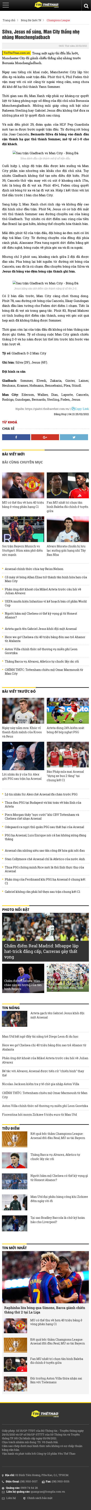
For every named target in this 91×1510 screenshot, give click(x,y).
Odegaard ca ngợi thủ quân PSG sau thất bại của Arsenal (44, 827)
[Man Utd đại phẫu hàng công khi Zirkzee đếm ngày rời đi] (14, 1202)
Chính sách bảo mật (39, 1498)
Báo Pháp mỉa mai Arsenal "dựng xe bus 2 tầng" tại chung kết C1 (65, 776)
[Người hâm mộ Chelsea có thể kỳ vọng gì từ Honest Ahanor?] (14, 1181)
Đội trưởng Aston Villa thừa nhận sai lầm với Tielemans (56, 1380)
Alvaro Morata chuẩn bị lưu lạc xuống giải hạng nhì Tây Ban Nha (66, 550)
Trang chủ (9, 20)
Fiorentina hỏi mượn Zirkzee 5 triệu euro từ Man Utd (39, 1114)
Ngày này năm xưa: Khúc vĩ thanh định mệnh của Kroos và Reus (22, 732)
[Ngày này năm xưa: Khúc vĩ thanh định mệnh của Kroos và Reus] (23, 711)
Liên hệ (11, 1498)
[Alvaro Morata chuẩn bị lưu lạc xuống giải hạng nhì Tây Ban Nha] (68, 529)
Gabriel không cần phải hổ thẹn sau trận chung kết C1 (42, 892)
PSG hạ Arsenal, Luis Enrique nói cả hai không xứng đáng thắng (45, 837)
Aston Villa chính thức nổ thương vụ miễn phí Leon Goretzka (41, 651)
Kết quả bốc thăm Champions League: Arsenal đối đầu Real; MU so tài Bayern (57, 1136)
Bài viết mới (13, 454)
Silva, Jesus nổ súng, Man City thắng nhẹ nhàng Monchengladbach (41, 34)
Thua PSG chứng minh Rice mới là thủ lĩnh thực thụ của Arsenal (44, 869)
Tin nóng (11, 1008)
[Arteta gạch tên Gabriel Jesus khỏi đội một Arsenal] (14, 1019)
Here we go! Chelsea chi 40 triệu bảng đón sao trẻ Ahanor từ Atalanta (45, 639)
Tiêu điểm (10, 1128)
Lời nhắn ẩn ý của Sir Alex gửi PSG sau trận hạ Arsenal (21, 776)
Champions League (58, 20)
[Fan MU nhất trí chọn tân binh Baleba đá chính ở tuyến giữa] (68, 485)
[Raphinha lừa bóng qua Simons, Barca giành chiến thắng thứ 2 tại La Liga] (45, 1277)
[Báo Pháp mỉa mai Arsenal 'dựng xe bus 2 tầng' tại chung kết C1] (68, 755)
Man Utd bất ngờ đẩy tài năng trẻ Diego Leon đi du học (40, 1036)
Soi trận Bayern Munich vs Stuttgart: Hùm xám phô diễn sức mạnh (22, 550)
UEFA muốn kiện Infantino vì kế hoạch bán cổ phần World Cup (46, 603)
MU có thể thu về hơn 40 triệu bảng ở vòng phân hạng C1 (23, 504)
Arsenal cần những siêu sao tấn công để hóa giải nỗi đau (45, 851)
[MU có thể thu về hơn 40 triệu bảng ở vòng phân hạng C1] (23, 485)
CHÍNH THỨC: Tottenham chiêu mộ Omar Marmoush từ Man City (44, 672)
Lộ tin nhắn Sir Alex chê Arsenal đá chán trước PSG (41, 794)
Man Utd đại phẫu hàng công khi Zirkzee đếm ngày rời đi (59, 1199)
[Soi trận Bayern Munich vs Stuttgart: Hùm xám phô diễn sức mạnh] (23, 529)
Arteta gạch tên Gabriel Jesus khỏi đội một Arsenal (41, 629)
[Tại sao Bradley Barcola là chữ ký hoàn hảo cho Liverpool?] (14, 1223)
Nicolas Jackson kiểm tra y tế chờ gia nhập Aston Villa (40, 1084)
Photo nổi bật (15, 909)
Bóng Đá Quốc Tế (31, 20)
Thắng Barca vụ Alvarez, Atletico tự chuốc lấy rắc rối (42, 661)
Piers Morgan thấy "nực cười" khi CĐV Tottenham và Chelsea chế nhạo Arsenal (42, 816)
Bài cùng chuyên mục (22, 462)
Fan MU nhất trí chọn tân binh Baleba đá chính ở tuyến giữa (67, 506)
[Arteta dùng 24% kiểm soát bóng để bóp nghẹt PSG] (68, 711)
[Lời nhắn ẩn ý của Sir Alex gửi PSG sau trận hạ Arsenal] (23, 756)
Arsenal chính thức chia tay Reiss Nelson (34, 569)
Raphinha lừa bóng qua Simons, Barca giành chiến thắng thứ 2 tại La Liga (44, 1309)
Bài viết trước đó (19, 691)
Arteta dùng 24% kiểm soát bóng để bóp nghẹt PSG (65, 730)
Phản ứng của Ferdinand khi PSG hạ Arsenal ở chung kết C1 (45, 881)
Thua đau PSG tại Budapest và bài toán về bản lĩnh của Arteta (43, 804)
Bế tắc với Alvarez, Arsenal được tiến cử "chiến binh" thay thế (43, 1073)
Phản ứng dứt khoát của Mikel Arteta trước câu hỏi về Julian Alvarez (43, 591)
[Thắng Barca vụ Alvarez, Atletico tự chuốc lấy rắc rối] (14, 1160)
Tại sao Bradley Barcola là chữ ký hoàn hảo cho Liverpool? (57, 1220)
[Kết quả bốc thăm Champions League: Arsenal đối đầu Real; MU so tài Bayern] (14, 1139)
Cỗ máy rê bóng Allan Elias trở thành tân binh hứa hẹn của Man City (46, 579)
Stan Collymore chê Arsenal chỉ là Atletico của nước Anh (45, 859)
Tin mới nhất (14, 1248)
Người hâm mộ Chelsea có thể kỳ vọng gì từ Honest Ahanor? (41, 615)
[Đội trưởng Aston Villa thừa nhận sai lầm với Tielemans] (15, 1384)
